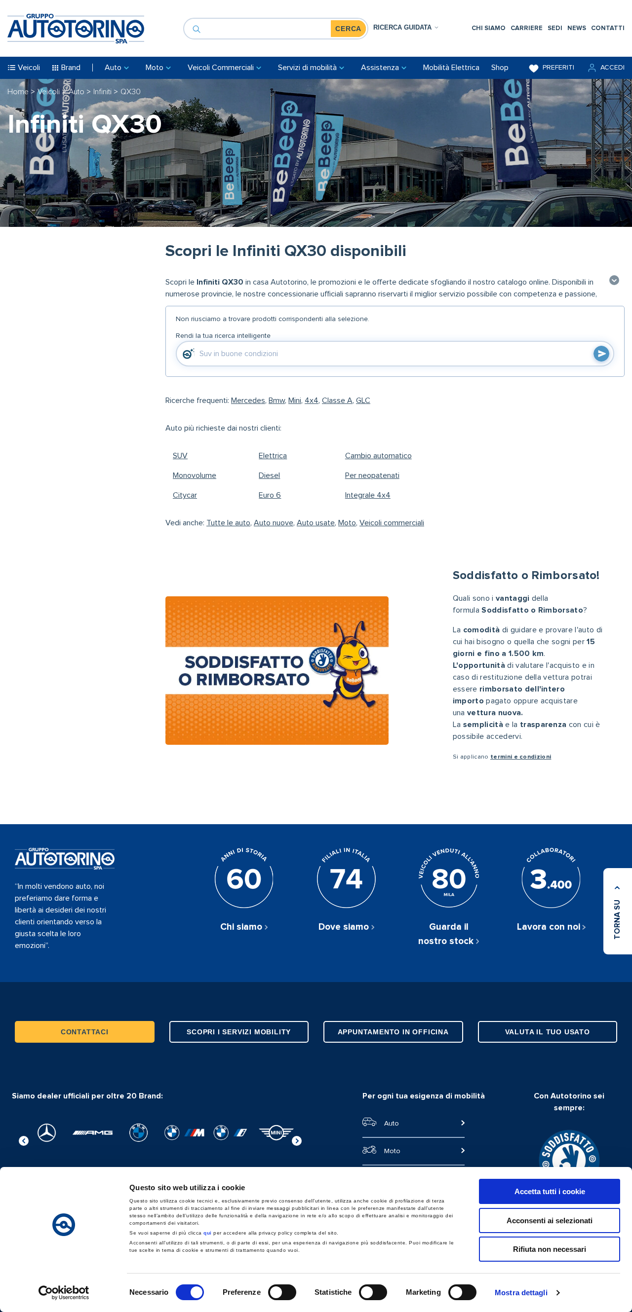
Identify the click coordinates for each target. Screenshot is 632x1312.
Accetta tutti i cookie (549, 1191)
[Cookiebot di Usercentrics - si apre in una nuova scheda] (64, 1292)
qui (207, 1233)
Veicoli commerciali (391, 523)
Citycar (185, 495)
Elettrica (273, 456)
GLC (363, 400)
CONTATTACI (85, 1032)
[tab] (406, 27)
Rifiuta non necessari (549, 1249)
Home (19, 92)
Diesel (269, 475)
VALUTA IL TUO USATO (547, 1032)
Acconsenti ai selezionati (549, 1220)
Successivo (297, 1139)
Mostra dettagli (521, 1292)
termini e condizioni (520, 757)
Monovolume (194, 475)
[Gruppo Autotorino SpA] (75, 28)
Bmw (277, 400)
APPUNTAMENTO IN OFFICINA (393, 1032)
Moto (347, 523)
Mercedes (248, 400)
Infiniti (103, 92)
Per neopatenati (372, 475)
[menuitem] (489, 28)
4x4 (311, 400)
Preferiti (558, 67)
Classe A (337, 400)
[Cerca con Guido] (601, 354)
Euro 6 (270, 495)
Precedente (24, 1139)
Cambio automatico (378, 456)
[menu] (548, 28)
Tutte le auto (228, 523)
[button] (605, 68)
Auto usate (316, 523)
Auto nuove (273, 523)
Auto (77, 92)
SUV (180, 456)
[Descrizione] (614, 281)
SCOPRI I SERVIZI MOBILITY (239, 1032)
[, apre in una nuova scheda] (47, 1133)
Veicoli (50, 92)
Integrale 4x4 (368, 495)
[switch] (282, 1292)
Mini (294, 400)
